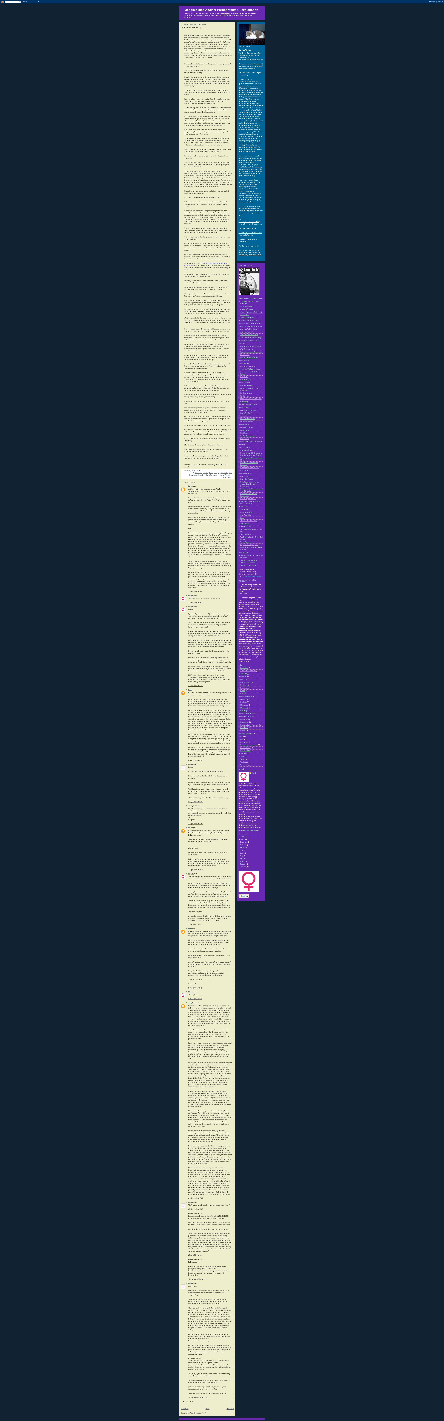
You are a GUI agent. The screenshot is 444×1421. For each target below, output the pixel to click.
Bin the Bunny (245, 355)
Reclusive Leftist (246, 473)
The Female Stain (246, 526)
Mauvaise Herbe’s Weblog (253, 576)
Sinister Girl (244, 506)
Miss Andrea (244, 430)
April (242, 858)
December (244, 842)
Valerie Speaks (245, 542)
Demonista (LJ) (245, 380)
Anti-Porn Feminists (247, 332)
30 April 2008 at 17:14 (195, 870)
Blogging (243, 676)
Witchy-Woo (244, 552)
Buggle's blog (244, 363)
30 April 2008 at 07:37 (195, 802)
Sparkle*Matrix (245, 509)
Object (242, 444)
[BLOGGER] (244, 897)
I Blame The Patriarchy (248, 410)
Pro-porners (244, 722)
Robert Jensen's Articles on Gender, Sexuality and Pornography (249, 484)
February (243, 864)
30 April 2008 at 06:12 (195, 686)
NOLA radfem (244, 439)
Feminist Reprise (246, 393)
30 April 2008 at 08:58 (195, 824)
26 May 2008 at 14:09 (195, 1209)
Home (208, 1409)
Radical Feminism (225, 475)
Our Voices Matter (246, 450)
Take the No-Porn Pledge (248, 521)
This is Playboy (245, 534)
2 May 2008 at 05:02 (195, 999)
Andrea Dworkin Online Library (250, 323)
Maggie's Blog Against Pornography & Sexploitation (221, 10)
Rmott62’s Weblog (246, 479)
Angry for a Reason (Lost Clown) (251, 326)
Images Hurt (244, 699)
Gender (205, 473)
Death (242, 679)
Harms (211, 473)
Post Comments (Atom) (198, 1413)
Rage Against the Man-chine (249, 468)
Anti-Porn (243, 674)
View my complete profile (249, 830)
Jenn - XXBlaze (245, 416)
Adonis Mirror (244, 315)
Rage (242, 736)
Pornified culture (203, 475)
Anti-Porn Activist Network (249, 329)
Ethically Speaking (246, 385)
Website (243, 759)
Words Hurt (244, 765)
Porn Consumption (246, 713)
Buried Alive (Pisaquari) (248, 366)
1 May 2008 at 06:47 (195, 924)
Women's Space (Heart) (248, 565)
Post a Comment (188, 1401)
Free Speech (244, 688)
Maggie (191, 596)
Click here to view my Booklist (249, 246)
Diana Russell (245, 382)
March (242, 861)
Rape (242, 739)
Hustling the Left (245, 407)
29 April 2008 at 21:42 (195, 591)
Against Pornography (247, 318)
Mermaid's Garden (246, 427)
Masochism (244, 705)
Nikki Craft (243, 433)
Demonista (244, 377)
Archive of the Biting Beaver (249, 340)
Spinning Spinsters (246, 512)
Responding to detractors (248, 745)
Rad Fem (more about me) (247, 228)
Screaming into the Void (248, 499)
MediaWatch (244, 424)
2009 (243, 837)
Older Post (230, 1409)
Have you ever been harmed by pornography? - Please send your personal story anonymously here (250, 253)
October (243, 845)
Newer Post (184, 1409)
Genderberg (244, 402)
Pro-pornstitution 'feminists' (249, 725)
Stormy (242, 518)
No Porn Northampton (247, 436)
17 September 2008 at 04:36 (197, 1279)
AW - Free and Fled (246, 349)
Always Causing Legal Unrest (250, 320)
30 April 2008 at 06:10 (195, 602)
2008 (243, 839)
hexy (190, 486)
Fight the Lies (245, 396)
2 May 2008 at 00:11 (195, 988)
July (242, 850)
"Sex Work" (244, 668)
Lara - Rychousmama (247, 419)
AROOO (243, 343)
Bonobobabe (244, 360)
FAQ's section (256, 64)
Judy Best (191, 1003)
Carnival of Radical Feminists (250, 369)
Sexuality (243, 753)
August (242, 847)
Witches (243, 762)
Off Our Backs (245, 447)
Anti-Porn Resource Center (249, 335)
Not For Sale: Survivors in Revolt (251, 441)
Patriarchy (224, 473)
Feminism (198, 473)
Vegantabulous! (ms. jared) (249, 545)
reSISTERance (245, 476)
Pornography (214, 475)
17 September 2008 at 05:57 (197, 1397)
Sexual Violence (245, 751)
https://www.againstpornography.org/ (251, 59)
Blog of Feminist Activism (249, 358)
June (242, 853)
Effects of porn (245, 682)
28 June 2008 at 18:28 (195, 1255)
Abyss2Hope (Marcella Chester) (251, 312)
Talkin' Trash (244, 524)
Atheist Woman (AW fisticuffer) (250, 346)
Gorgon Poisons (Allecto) (248, 404)
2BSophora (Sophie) (247, 306)
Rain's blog (244, 470)
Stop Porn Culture (246, 515)
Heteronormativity (246, 696)
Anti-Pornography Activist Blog (250, 338)
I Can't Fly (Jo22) (246, 413)
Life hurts (243, 702)
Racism (242, 731)
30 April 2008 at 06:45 (195, 760)
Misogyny (217, 473)
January (243, 867)
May (242, 856)
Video (242, 756)
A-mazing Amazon (246, 309)
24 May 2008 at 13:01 (195, 1198)
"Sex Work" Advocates (248, 671)
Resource (243, 742)
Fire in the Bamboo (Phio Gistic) (251, 399)
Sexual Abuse (227, 477)
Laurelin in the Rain (246, 422)
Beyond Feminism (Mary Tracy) (251, 352)
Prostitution (244, 728)
